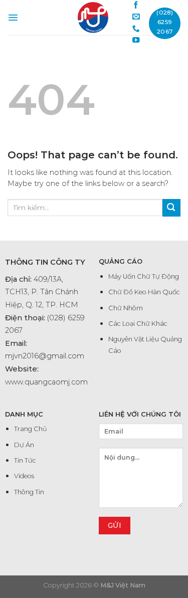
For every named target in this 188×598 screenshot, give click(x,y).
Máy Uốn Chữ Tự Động (143, 276)
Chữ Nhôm (125, 308)
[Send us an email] (136, 17)
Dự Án (24, 445)
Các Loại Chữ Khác (137, 323)
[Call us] (136, 29)
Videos (24, 476)
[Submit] (171, 208)
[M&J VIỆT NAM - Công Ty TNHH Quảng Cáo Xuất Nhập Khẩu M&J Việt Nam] (92, 17)
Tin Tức (25, 460)
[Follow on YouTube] (136, 41)
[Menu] (13, 17)
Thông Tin (29, 492)
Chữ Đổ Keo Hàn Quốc (144, 292)
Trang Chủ (30, 429)
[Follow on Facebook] (136, 6)
